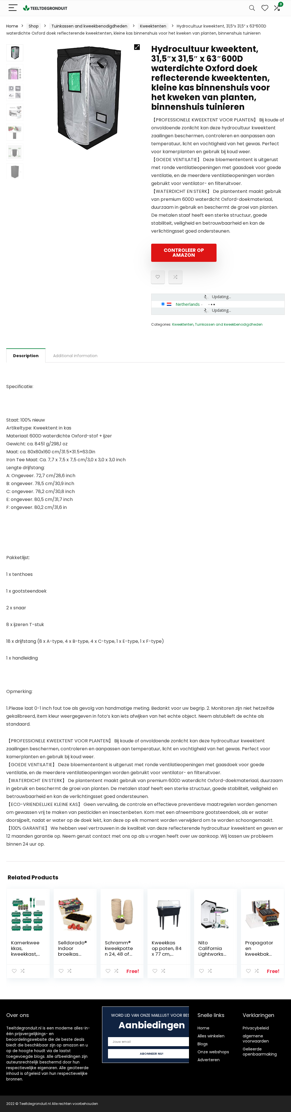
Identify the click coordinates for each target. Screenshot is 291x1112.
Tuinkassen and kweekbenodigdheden (89, 26)
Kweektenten (153, 26)
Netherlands (188, 304)
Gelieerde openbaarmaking (260, 1051)
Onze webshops (213, 1052)
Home (12, 26)
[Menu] (13, 8)
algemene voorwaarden (256, 1038)
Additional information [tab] (75, 356)
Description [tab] (26, 356)
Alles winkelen (211, 1036)
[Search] (252, 8)
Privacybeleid (256, 1028)
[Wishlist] (264, 8)
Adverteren (209, 1060)
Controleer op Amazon (184, 252)
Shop (34, 26)
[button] (137, 47)
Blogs (203, 1044)
